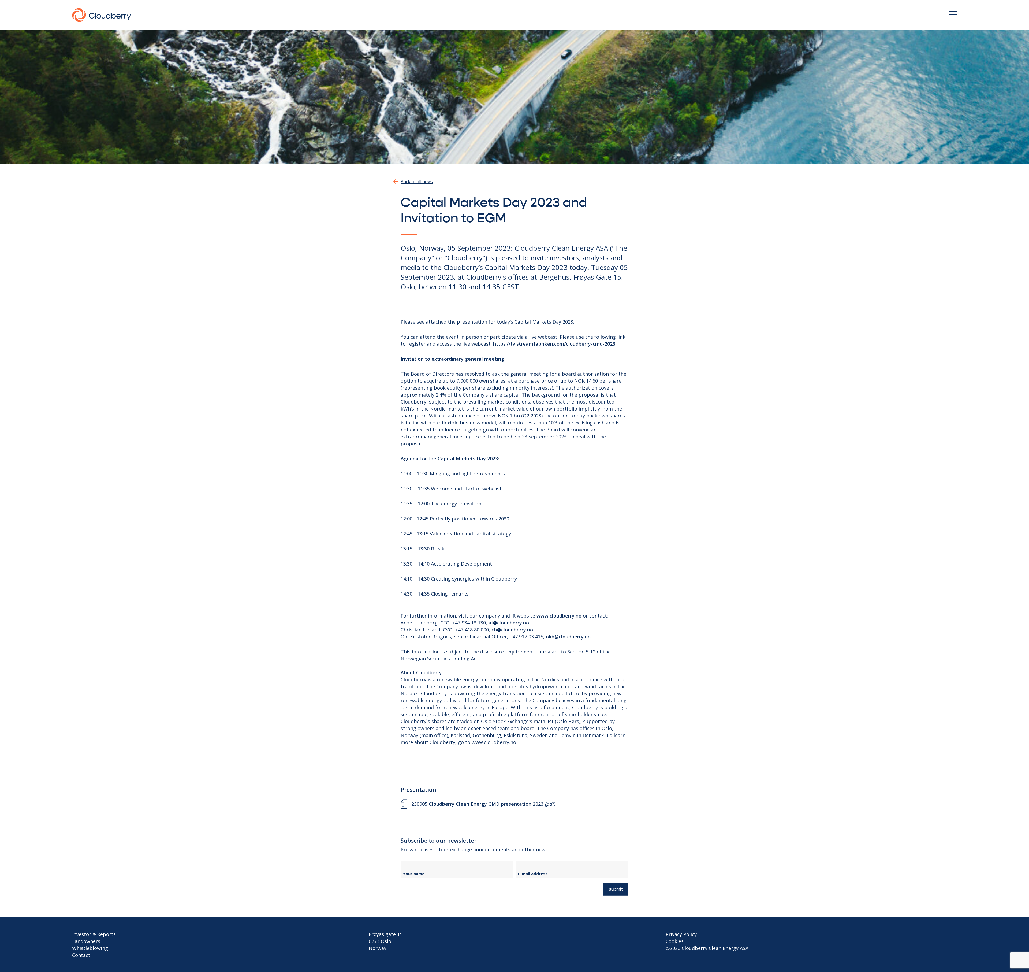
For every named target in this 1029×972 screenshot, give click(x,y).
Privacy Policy (681, 934)
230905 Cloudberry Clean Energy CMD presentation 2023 (477, 804)
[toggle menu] (953, 14)
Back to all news (417, 181)
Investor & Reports (94, 934)
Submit (616, 889)
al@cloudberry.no (509, 622)
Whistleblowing (90, 948)
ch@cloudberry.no (512, 629)
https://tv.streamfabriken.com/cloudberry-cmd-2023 (554, 344)
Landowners (86, 941)
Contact (81, 955)
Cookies (675, 941)
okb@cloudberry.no (568, 636)
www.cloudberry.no (558, 615)
